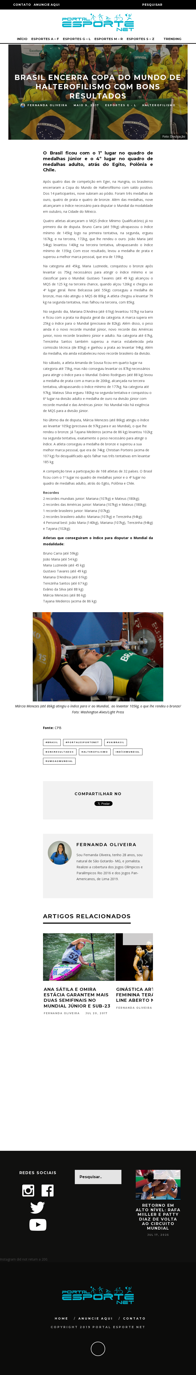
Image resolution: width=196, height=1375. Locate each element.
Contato (22, 4)
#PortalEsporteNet (82, 742)
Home (61, 1318)
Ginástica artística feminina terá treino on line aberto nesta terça (151, 995)
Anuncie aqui (47, 4)
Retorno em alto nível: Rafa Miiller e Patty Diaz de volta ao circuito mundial (142, 1217)
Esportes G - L (120, 105)
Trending (172, 39)
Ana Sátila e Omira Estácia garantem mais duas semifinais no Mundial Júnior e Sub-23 (77, 998)
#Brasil (52, 742)
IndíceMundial (128, 751)
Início (22, 39)
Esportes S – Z (140, 39)
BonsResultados (60, 751)
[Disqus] (98, 1089)
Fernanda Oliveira (47, 105)
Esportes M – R (108, 39)
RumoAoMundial (59, 761)
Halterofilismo (159, 105)
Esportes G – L (77, 39)
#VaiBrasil (115, 742)
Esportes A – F (45, 39)
